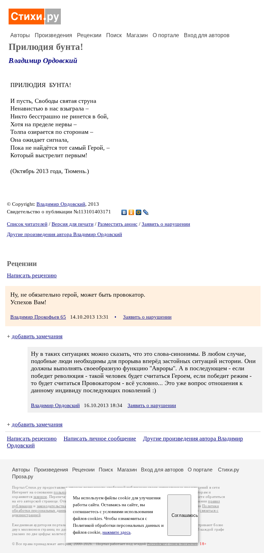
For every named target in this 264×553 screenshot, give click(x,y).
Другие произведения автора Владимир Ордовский (64, 234)
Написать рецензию (32, 275)
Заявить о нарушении (166, 224)
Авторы (20, 35)
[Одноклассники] (131, 212)
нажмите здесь (116, 532)
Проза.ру (22, 476)
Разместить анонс (118, 224)
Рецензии (89, 35)
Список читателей (27, 224)
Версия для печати (73, 224)
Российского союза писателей (172, 544)
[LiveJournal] (146, 212)
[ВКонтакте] (124, 212)
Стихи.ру (228, 469)
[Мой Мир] (138, 212)
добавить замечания (37, 336)
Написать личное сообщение (100, 438)
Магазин (137, 35)
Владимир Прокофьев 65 (38, 317)
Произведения (53, 35)
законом (40, 497)
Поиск (114, 35)
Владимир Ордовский (43, 60)
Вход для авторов (207, 35)
